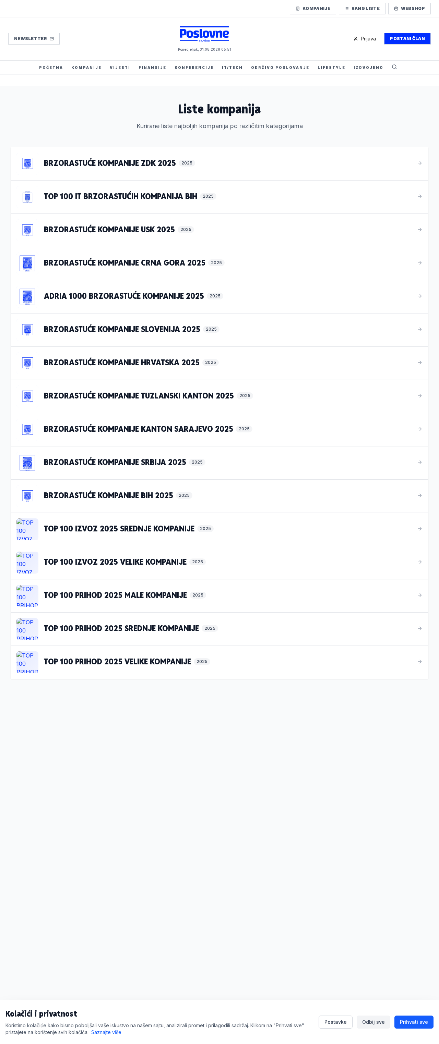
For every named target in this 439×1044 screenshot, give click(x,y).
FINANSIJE (152, 67)
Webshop (413, 8)
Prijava (368, 38)
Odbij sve (373, 1022)
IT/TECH (232, 67)
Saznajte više (106, 1032)
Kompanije (316, 8)
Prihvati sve (414, 1022)
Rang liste (366, 8)
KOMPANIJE (86, 67)
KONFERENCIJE (194, 67)
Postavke (335, 1022)
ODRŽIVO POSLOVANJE (280, 67)
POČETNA (51, 67)
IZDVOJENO (368, 67)
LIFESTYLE (331, 67)
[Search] (394, 67)
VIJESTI (120, 67)
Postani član (407, 38)
